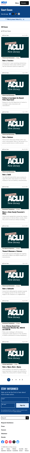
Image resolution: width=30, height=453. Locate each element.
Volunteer (4, 433)
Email (3, 398)
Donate (3, 437)
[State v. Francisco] (15, 51)
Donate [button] (23, 3)
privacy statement (17, 411)
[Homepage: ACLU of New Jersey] (6, 3)
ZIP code (4, 404)
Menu (17, 3)
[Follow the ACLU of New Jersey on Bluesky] (17, 442)
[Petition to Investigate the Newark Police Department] (15, 89)
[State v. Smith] (15, 165)
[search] (27, 417)
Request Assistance (7, 422)
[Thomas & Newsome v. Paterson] (15, 242)
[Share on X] (13, 14)
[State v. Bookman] (15, 128)
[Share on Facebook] (10, 14)
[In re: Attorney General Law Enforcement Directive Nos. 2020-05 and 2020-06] (15, 318)
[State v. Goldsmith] (15, 279)
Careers (3, 430)
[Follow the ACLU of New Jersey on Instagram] (10, 442)
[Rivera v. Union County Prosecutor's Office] (15, 203)
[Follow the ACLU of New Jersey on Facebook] (2, 442)
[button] (16, 14)
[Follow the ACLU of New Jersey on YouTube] (6, 442)
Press (3, 426)
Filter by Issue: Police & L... (14, 19)
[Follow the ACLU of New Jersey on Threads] (14, 442)
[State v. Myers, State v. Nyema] (15, 358)
